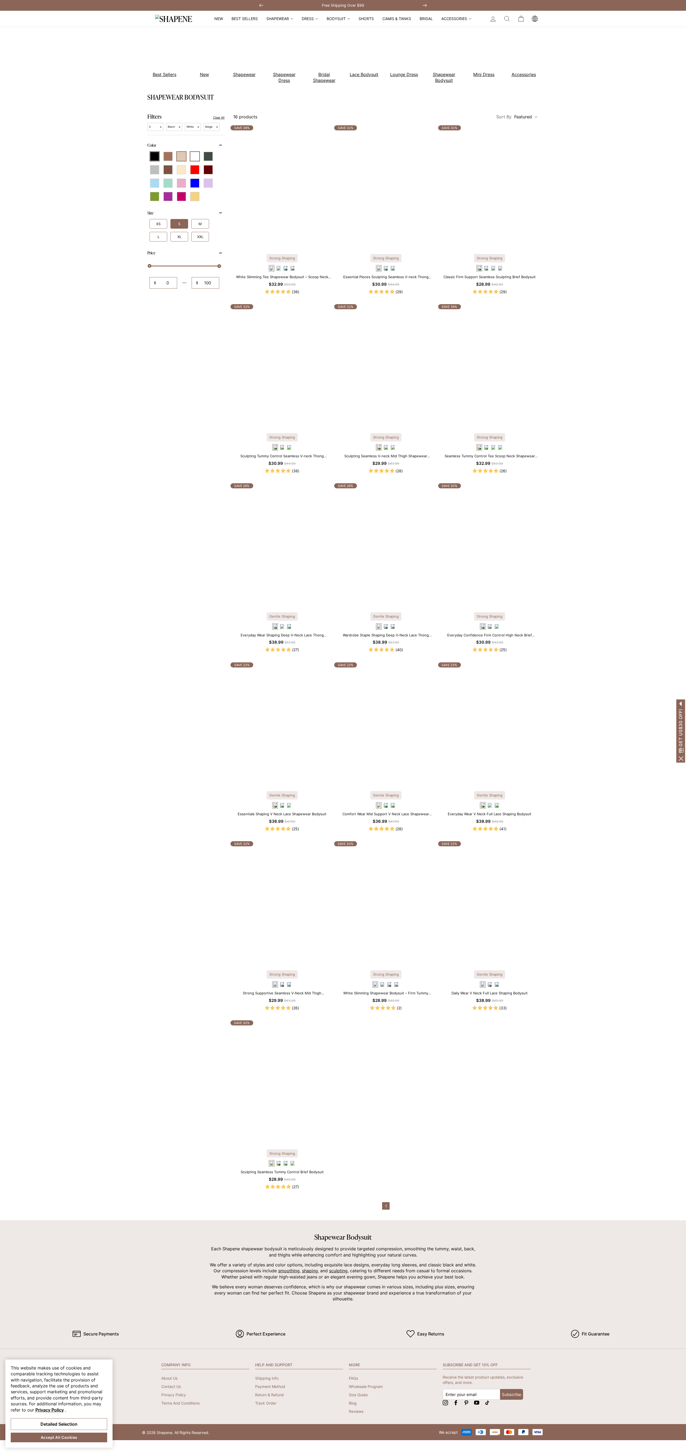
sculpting (338, 1270)
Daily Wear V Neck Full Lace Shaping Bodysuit (490, 993)
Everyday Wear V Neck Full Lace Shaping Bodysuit (489, 814)
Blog (353, 1403)
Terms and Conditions (180, 1403)
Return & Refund (269, 1394)
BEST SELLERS (245, 18)
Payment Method (270, 1386)
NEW (218, 18)
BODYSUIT (336, 18)
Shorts (366, 18)
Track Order (265, 1403)
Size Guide (358, 1394)
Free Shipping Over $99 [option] (343, 5)
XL (179, 237)
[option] (161, 56)
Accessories (454, 18)
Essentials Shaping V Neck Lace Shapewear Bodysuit (282, 814)
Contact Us (171, 1386)
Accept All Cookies (59, 1437)
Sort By (514, 116)
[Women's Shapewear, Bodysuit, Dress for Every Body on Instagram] (445, 1402)
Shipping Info (266, 1378)
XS (158, 224)
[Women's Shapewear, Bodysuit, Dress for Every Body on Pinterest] (466, 1402)
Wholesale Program (366, 1386)
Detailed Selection (58, 1424)
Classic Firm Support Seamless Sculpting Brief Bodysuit (489, 277)
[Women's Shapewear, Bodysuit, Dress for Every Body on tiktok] (487, 1402)
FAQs (353, 1378)
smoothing (289, 1270)
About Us (169, 1378)
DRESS (308, 18)
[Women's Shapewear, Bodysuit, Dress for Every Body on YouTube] (476, 1402)
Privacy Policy (173, 1394)
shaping (310, 1270)
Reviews (356, 1411)
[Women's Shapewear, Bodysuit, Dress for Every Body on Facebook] (455, 1402)
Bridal (426, 18)
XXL (200, 237)
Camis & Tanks (396, 18)
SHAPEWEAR (277, 18)
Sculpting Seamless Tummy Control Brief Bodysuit (282, 1172)
